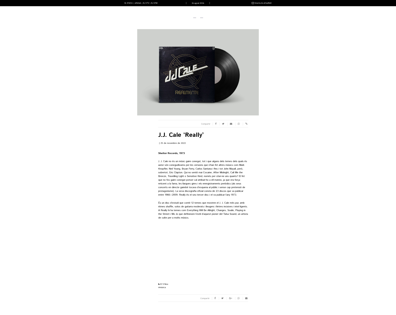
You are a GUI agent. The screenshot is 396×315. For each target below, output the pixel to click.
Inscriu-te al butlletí (263, 3)
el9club (138, 3)
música (162, 287)
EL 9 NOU (129, 3)
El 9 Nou (164, 284)
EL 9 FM (154, 3)
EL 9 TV (146, 3)
